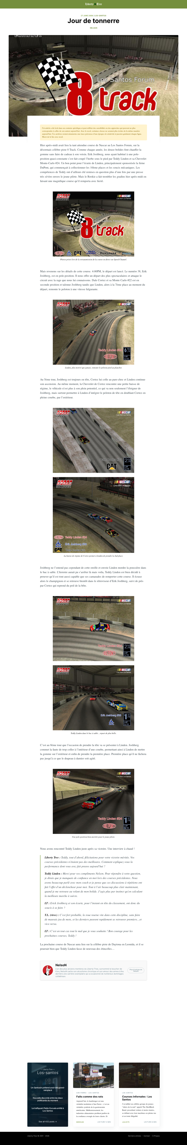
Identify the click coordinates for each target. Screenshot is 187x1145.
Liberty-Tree (32, 1136)
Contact (147, 1136)
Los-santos (47, 1072)
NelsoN (93, 28)
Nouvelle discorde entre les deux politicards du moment (48, 1099)
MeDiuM (80, 1122)
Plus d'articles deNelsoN (136, 970)
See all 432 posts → (48, 1121)
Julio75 (126, 1122)
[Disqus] (93, 1025)
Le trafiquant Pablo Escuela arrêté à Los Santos (48, 1109)
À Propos (156, 1136)
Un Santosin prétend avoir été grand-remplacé (48, 1088)
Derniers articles (134, 1136)
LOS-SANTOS (100, 15)
